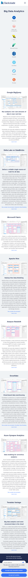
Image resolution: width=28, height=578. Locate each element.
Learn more (14, 141)
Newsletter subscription (24, 562)
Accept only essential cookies (14, 570)
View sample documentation (8, 207)
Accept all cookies (14, 575)
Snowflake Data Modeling (20, 425)
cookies (13, 565)
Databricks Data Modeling (20, 207)
